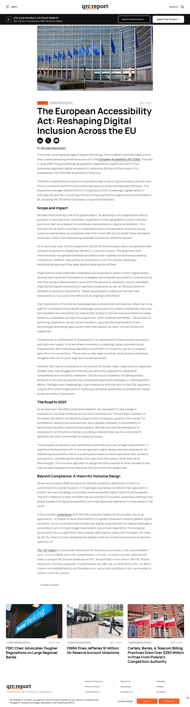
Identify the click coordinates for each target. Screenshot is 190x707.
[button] (12, 7)
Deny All (147, 701)
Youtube (160, 691)
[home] (95, 6)
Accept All (169, 701)
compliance (64, 514)
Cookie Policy (92, 691)
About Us (125, 681)
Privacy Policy (92, 686)
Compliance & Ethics (61, 103)
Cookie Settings (125, 701)
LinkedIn (160, 681)
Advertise (125, 686)
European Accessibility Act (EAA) (119, 159)
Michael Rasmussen (53, 148)
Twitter (160, 686)
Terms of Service (94, 681)
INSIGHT (43, 103)
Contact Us (126, 691)
